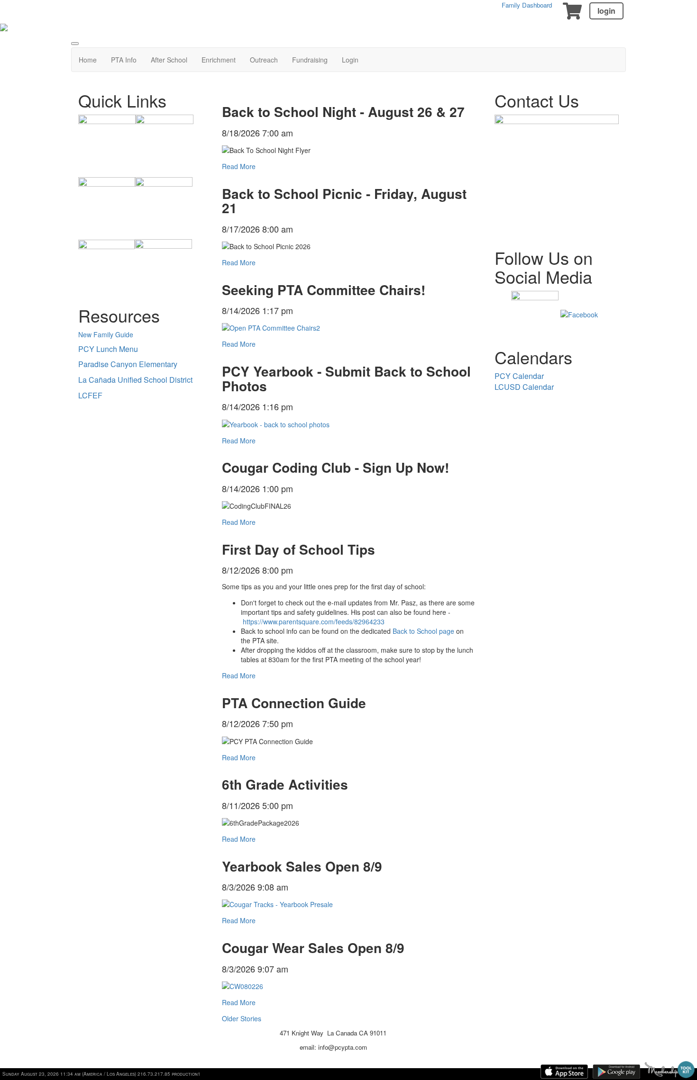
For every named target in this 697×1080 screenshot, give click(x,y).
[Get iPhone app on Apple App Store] (564, 1071)
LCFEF (90, 395)
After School (169, 59)
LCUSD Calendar (524, 386)
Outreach (264, 59)
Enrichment (219, 59)
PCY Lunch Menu (108, 348)
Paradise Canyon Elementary (127, 364)
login (606, 10)
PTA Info (124, 59)
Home (88, 59)
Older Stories (241, 1018)
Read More (239, 166)
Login (350, 59)
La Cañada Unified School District (135, 379)
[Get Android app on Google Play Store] (616, 1071)
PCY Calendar (519, 375)
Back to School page (423, 631)
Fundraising (310, 59)
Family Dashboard (527, 4)
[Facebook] (579, 313)
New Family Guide (105, 334)
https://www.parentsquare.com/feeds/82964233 (314, 621)
